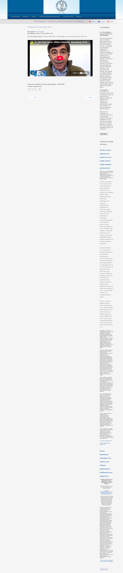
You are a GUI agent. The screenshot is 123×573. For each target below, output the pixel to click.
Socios (34, 16)
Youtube (111, 21)
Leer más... (104, 134)
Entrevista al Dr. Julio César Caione (39, 27)
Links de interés (68, 16)
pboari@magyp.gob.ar (105, 492)
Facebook (102, 21)
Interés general (40, 31)
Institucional (15, 16)
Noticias (25, 16)
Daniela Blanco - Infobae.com (105, 444)
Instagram (93, 21)
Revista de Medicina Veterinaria (50, 16)
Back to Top (104, 569)
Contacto (78, 16)
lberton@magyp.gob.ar (106, 491)
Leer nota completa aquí (105, 440)
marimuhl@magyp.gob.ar (106, 493)
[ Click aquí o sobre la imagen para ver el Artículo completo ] (106, 561)
